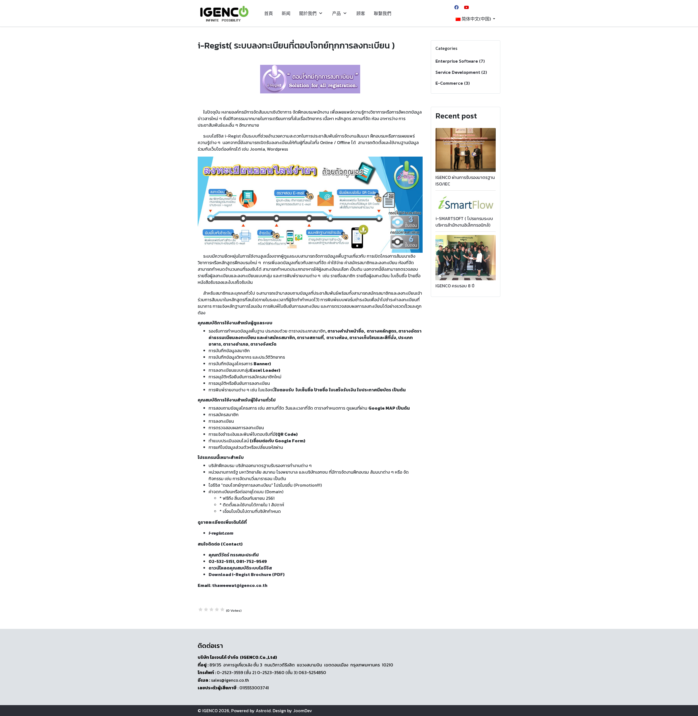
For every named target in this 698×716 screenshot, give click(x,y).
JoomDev (302, 710)
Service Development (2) (461, 72)
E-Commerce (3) (452, 83)
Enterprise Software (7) (460, 61)
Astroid (263, 710)
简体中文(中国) (476, 19)
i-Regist (232, 136)
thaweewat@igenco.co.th (239, 585)
